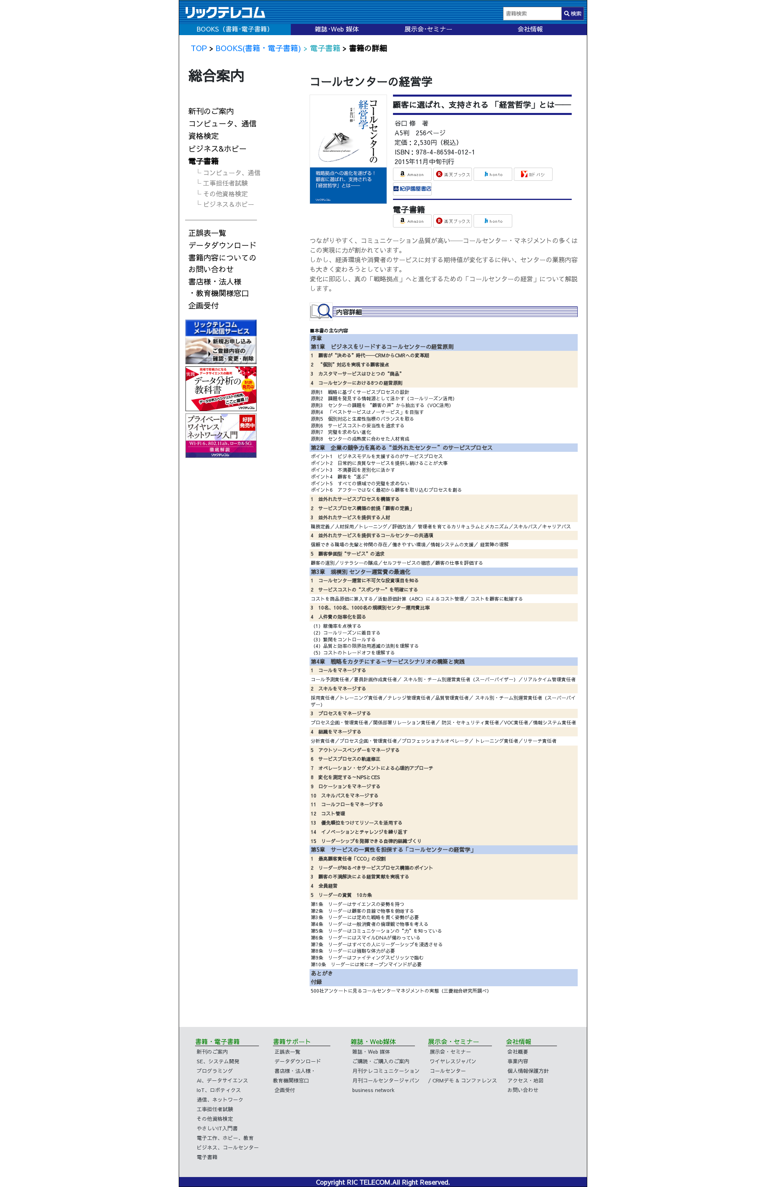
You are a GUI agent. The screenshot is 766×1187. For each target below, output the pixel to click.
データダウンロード (222, 245)
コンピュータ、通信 (222, 123)
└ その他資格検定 (221, 193)
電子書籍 (203, 161)
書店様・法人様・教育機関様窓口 (218, 287)
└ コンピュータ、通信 (228, 172)
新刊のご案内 (211, 111)
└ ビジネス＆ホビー (224, 204)
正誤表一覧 (207, 233)
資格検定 (203, 136)
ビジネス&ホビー (217, 148)
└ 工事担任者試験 (221, 182)
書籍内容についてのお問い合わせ (222, 263)
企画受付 (203, 305)
